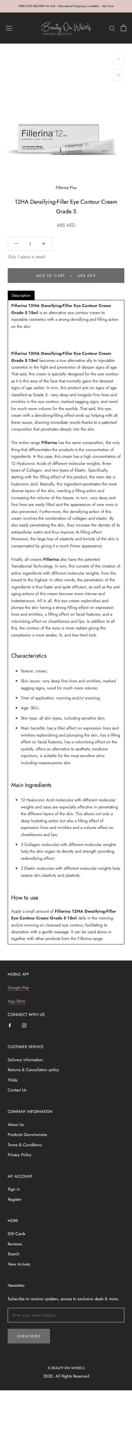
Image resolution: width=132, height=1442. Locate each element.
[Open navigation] (9, 28)
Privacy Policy (19, 1155)
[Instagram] (24, 1025)
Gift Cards (16, 1234)
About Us (16, 1125)
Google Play (18, 988)
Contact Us (17, 1090)
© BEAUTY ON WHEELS (66, 1367)
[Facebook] (10, 1025)
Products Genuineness (27, 1134)
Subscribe (29, 1336)
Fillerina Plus (66, 188)
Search (14, 1254)
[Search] (112, 28)
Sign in (14, 1189)
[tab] (21, 295)
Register (14, 1199)
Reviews (15, 1244)
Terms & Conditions (25, 1145)
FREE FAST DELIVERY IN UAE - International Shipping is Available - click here (66, 6)
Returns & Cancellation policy (33, 1070)
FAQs (12, 1080)
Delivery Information (25, 1060)
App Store (16, 1001)
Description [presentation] (21, 295)
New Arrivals (19, 1264)
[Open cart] (123, 28)
